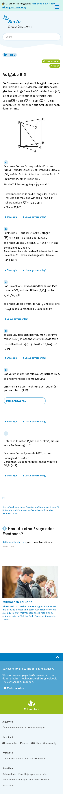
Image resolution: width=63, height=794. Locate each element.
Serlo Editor (8, 758)
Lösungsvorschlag (34, 216)
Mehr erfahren (16, 688)
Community (49, 743)
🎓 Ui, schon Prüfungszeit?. (29, 5)
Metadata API (25, 758)
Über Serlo (8, 727)
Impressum (8, 785)
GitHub (37, 743)
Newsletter (11, 743)
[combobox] (31, 36)
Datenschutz (9, 774)
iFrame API (40, 758)
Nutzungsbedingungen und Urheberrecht (25, 779)
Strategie (11, 216)
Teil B (11, 54)
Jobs (25, 743)
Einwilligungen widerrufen (32, 774)
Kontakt (20, 727)
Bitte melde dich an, (14, 542)
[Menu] (57, 6)
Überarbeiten (52, 61)
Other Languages (36, 727)
